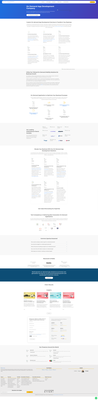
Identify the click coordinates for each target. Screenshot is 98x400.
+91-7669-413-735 (55, 353)
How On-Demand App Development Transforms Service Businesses (41, 301)
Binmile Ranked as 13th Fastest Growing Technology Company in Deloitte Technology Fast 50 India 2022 (49, 266)
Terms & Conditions (39, 334)
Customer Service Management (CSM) (26, 383)
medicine (58, 172)
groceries (64, 171)
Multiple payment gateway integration (64, 105)
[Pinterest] (51, 391)
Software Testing (10, 382)
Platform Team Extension (35, 379)
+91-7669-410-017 (32, 352)
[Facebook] (46, 391)
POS (41, 84)
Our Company (3, 378)
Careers (46, 379)
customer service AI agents (59, 26)
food (62, 171)
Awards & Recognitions (4, 383)
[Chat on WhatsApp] (96, 398)
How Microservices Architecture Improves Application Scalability (67, 301)
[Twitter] (53, 391)
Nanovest (18, 387)
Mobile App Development (11, 379)
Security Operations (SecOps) (25, 384)
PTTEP (18, 382)
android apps (46, 169)
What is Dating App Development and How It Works (54, 301)
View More (49, 313)
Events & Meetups (3, 382)
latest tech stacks (30, 40)
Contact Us (92, 2)
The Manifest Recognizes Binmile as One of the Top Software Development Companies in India (33, 266)
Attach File (31, 331)
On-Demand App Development (12, 384)
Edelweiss (18, 378)
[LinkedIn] (44, 391)
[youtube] (49, 391)
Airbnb (36, 195)
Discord (33, 195)
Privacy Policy (31, 334)
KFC (17, 383)
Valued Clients (3, 379)
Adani (18, 379)
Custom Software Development (12, 378)
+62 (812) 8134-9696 (55, 358)
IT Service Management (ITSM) (25, 378)
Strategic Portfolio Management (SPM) (26, 382)
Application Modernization (11, 383)
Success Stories (3, 384)
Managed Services (34, 378)
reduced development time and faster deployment (49, 40)
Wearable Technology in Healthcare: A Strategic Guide (29, 301)
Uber (40, 194)
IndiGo (18, 384)
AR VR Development (10, 387)
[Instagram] (48, 391)
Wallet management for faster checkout (33, 113)
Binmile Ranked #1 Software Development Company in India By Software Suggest (64, 266)
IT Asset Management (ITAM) (25, 379)
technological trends (35, 176)
